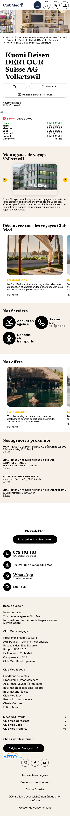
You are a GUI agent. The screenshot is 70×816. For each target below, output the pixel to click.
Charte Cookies (12, 703)
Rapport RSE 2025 (14, 649)
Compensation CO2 (15, 657)
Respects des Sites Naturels (20, 645)
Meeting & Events (14, 717)
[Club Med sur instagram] (25, 763)
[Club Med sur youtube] (45, 763)
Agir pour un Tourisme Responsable (25, 641)
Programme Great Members (20, 680)
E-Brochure (10, 707)
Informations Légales (35, 775)
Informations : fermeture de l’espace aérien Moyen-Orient (30, 621)
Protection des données (18, 699)
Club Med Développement (19, 661)
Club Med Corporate (16, 721)
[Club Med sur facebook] (35, 763)
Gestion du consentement (35, 807)
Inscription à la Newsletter (35, 539)
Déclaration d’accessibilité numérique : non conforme (35, 798)
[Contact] (56, 5)
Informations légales (15, 691)
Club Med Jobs (12, 724)
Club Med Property (15, 728)
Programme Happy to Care (20, 637)
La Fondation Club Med (17, 653)
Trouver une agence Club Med (22, 616)
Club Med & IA (12, 695)
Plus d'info (13, 294)
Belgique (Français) (21, 748)
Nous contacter (13, 612)
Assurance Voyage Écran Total (22, 683)
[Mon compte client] (46, 5)
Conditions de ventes (16, 676)
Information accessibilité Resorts (23, 687)
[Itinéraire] (35, 112)
